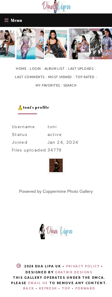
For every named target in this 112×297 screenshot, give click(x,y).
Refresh (48, 288)
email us (38, 283)
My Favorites (48, 85)
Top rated (85, 77)
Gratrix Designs (74, 272)
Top (66, 288)
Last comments (29, 77)
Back (28, 288)
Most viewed (60, 77)
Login (35, 68)
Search (69, 85)
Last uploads (80, 68)
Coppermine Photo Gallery (68, 191)
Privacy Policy (83, 266)
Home (21, 68)
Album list (55, 68)
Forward (85, 288)
